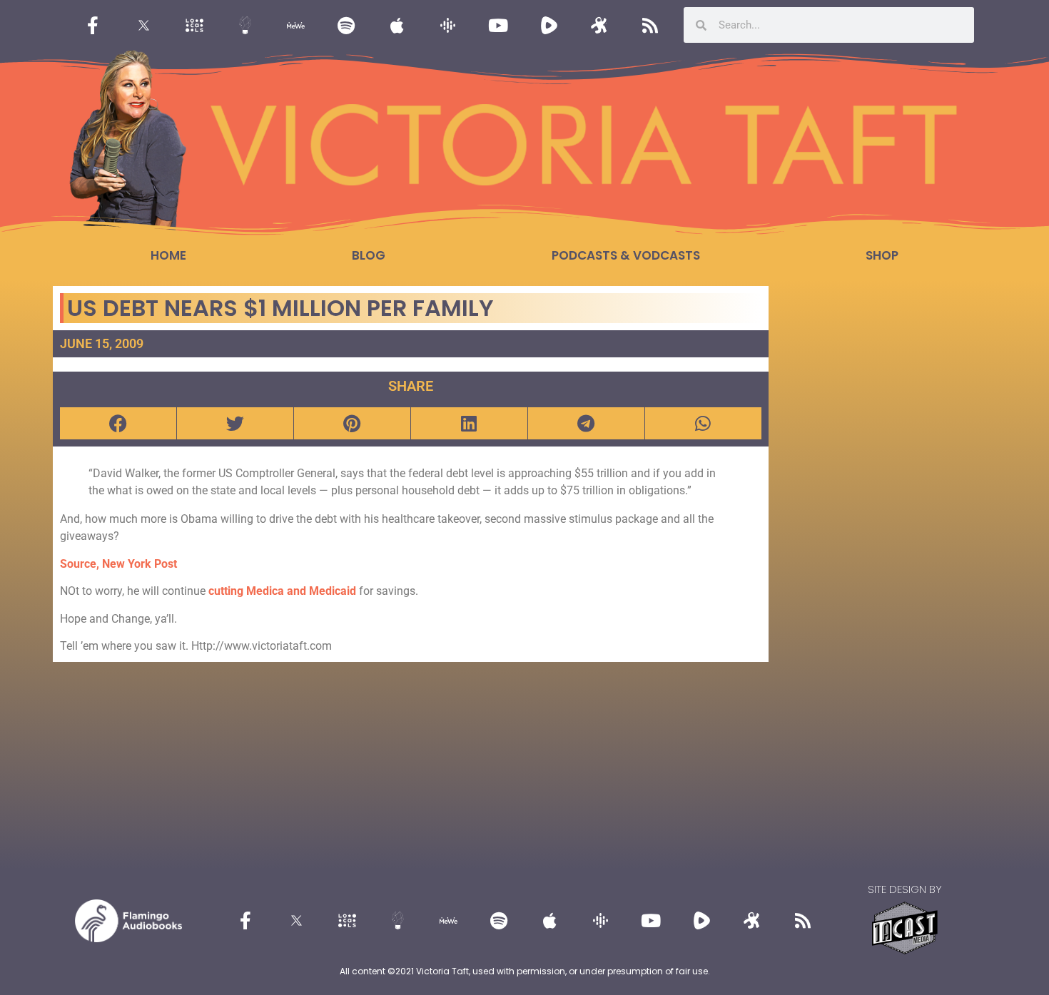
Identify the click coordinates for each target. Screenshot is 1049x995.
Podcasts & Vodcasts (626, 255)
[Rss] (650, 25)
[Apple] (397, 25)
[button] (118, 423)
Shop (882, 255)
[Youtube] (498, 25)
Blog (368, 255)
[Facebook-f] (93, 25)
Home (168, 255)
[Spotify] (346, 25)
